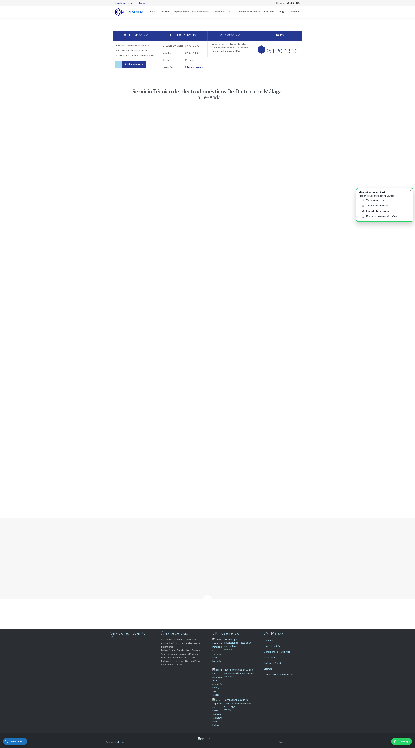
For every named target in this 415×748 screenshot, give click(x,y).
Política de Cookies (273, 663)
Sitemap (268, 668)
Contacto (269, 640)
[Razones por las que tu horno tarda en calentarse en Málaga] (218, 712)
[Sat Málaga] (129, 12)
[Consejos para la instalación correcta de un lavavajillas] (218, 652)
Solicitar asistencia (194, 67)
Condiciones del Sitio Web (277, 651)
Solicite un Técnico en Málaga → (131, 2)
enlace (277, 404)
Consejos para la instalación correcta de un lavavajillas (237, 642)
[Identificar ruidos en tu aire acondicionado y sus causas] (218, 682)
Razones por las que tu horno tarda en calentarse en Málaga (237, 703)
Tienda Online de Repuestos (278, 674)
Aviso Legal (269, 657)
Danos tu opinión (272, 646)
